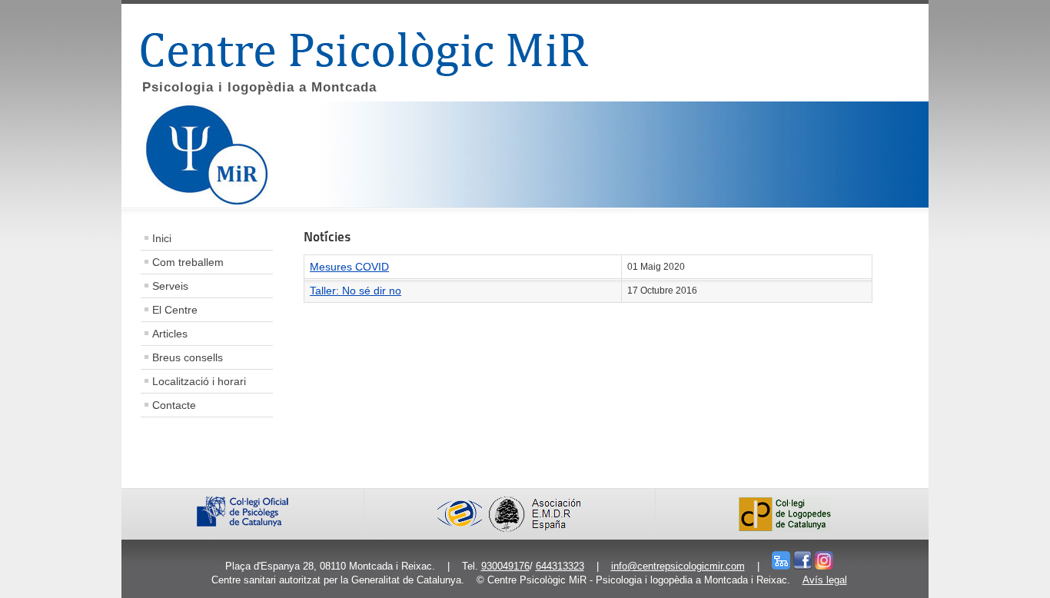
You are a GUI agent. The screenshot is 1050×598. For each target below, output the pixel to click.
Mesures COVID (349, 267)
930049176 (505, 566)
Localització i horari (199, 381)
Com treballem (188, 262)
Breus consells (187, 357)
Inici (161, 238)
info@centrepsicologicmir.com (678, 566)
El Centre (175, 310)
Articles (170, 333)
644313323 (560, 566)
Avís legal (824, 580)
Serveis (170, 286)
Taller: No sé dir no (355, 290)
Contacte (174, 405)
